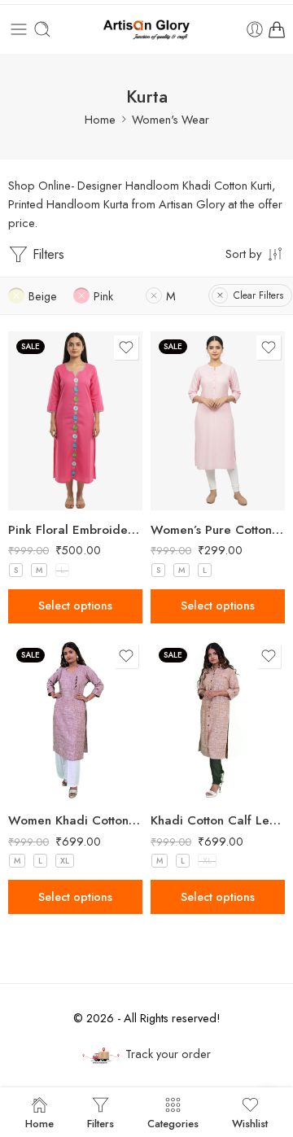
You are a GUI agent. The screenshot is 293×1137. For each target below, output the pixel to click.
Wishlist (250, 1122)
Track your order (168, 1053)
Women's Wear (170, 119)
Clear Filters (258, 295)
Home (100, 119)
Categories (173, 1122)
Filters (46, 254)
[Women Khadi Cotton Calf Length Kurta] (75, 720)
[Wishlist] (126, 347)
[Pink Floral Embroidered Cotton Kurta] (75, 420)
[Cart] (277, 29)
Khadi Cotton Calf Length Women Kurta (218, 820)
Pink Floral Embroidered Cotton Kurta (75, 530)
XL (64, 861)
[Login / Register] (255, 29)
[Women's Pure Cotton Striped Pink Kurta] (218, 420)
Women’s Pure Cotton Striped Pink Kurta (218, 530)
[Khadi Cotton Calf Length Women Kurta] (218, 720)
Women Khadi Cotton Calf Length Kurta (75, 820)
